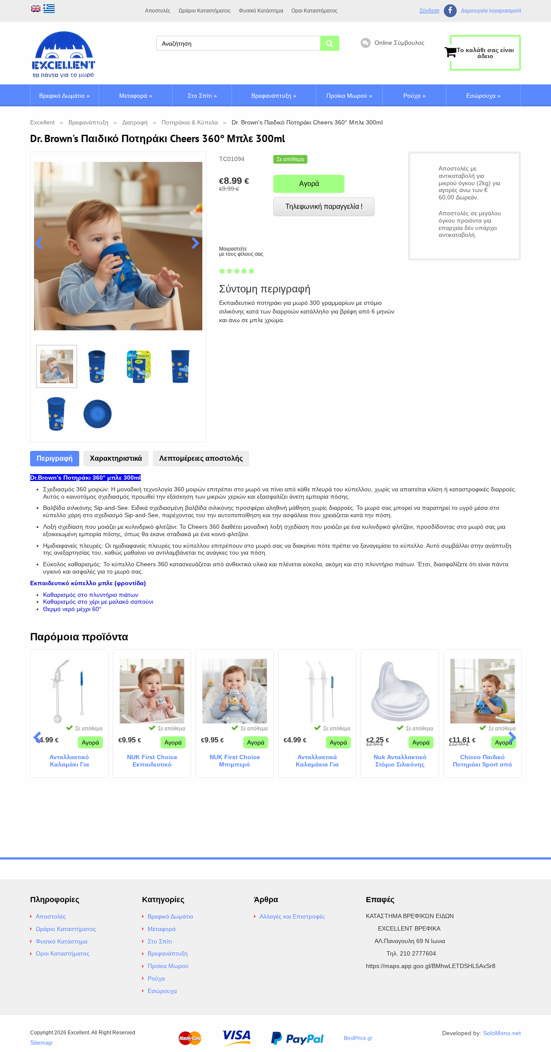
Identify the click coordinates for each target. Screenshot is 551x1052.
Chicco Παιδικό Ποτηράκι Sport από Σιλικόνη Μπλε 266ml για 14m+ (483, 761)
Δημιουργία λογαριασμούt (491, 11)
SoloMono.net (502, 1033)
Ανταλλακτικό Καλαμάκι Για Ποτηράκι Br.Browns (69, 761)
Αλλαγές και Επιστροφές (292, 916)
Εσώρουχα (483, 95)
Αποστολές (157, 11)
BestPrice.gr (358, 1038)
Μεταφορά (135, 95)
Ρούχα (414, 95)
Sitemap (41, 1042)
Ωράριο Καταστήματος (205, 11)
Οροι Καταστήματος (314, 11)
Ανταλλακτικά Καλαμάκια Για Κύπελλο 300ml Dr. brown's (317, 761)
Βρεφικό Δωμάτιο (64, 95)
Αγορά (309, 183)
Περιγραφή (55, 458)
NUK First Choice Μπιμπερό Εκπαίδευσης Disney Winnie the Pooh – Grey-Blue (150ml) (234, 761)
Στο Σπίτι (202, 95)
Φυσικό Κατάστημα (261, 11)
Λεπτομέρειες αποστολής (201, 458)
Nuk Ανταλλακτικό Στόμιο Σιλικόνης (400, 761)
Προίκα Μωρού (349, 95)
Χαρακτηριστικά (116, 458)
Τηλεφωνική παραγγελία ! (323, 206)
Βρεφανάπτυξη (274, 95)
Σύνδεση (430, 11)
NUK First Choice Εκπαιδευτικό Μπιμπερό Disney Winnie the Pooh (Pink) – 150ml (152, 761)
